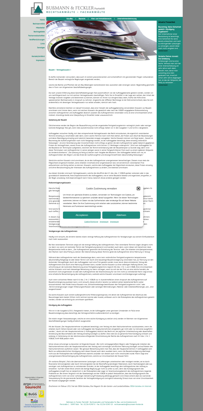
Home (42, 19)
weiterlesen (163, 50)
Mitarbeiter (40, 27)
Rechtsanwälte (39, 23)
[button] (138, 188)
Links (42, 43)
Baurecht (82, 18)
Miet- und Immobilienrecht (101, 18)
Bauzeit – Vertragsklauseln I (60, 70)
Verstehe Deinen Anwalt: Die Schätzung (168, 57)
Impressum (104, 221)
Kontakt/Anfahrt (38, 56)
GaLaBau (69, 18)
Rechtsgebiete (39, 31)
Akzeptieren (82, 215)
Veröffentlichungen (37, 39)
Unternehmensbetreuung (127, 18)
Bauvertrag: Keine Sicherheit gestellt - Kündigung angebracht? (169, 29)
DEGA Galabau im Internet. (140, 386)
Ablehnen (121, 215)
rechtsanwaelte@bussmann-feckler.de (128, 404)
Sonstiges (41, 47)
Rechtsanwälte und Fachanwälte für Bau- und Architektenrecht (113, 402)
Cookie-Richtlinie (91, 221)
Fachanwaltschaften (36, 35)
